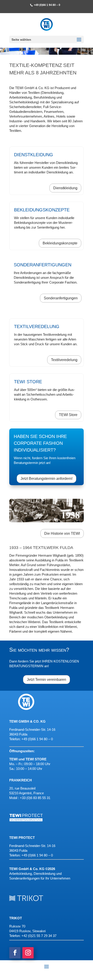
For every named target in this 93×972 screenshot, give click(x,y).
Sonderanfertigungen (61, 298)
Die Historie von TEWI (62, 533)
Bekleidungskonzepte (60, 243)
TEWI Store (68, 415)
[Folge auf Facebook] (15, 952)
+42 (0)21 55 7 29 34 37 (38, 936)
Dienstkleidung (65, 188)
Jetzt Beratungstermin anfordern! (46, 478)
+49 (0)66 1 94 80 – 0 (37, 855)
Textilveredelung (64, 360)
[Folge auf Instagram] (28, 952)
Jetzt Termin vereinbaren (46, 679)
